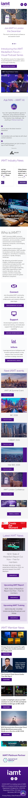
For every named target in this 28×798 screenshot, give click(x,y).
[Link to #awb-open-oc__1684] (25, 4)
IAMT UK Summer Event (14, 390)
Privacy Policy (6, 795)
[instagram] (12, 778)
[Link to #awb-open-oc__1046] (21, 4)
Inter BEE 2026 (14, 465)
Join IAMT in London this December (14, 30)
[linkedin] (15, 778)
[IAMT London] (14, 501)
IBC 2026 (14, 415)
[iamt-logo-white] (14, 770)
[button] (12, 43)
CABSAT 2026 (14, 440)
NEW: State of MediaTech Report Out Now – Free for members (13, 558)
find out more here (17, 120)
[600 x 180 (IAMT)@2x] (14, 522)
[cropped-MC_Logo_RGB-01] (10, 758)
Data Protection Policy (19, 795)
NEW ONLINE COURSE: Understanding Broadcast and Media (14, 611)
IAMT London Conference (14, 489)
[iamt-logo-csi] (5, 2)
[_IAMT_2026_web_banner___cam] (14, 742)
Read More (20, 182)
